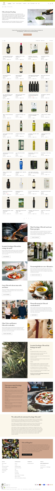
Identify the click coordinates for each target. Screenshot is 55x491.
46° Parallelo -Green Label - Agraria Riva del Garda (33, 134)
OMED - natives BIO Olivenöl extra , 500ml (8, 115)
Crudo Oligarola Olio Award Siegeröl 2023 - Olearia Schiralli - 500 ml (33, 76)
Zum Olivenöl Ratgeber (27, 454)
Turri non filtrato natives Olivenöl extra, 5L (46, 191)
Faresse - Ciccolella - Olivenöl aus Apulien (7, 172)
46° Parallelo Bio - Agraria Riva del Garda (45, 95)
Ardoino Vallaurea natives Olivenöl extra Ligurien (8, 134)
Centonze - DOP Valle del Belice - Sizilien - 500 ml (8, 191)
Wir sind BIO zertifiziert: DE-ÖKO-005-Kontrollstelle (11, 487)
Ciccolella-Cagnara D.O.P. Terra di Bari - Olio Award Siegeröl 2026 (8, 56)
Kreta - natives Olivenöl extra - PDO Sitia (45, 76)
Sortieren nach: (38, 40)
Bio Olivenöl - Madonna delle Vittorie (33, 191)
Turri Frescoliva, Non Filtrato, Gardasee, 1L (45, 56)
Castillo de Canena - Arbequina (46, 114)
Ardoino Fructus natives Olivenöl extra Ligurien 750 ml (20, 95)
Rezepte (3, 472)
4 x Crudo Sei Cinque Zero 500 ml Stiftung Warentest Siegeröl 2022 (33, 95)
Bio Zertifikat (17, 472)
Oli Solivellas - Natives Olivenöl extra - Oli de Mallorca (33, 211)
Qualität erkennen (6, 294)
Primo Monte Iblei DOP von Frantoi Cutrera (7, 76)
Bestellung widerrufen (31, 463)
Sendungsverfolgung (18, 466)
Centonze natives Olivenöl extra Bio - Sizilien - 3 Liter (21, 211)
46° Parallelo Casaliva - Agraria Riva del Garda (21, 172)
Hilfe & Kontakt (4, 463)
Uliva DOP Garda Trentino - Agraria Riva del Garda (8, 211)
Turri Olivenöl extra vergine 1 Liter (20, 114)
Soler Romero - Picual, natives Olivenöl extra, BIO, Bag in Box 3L (33, 56)
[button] (9, 3)
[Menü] (3, 483)
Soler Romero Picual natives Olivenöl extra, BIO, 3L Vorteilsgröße (33, 115)
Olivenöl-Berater (27, 34)
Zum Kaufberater (6, 256)
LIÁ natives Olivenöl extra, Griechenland (19, 191)
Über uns (16, 463)
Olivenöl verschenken (7, 333)
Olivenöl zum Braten (35, 237)
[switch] (2, 488)
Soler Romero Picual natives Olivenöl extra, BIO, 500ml (8, 153)
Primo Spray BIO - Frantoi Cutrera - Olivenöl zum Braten (33, 153)
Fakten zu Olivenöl (17, 476)
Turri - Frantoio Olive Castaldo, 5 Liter (20, 153)
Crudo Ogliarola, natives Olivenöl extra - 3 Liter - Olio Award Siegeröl (33, 172)
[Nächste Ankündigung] (53, 1)
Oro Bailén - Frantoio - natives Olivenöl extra (20, 56)
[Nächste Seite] (31, 218)
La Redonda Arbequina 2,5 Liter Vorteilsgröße (45, 134)
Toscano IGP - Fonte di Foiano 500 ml (45, 211)
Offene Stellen (17, 473)
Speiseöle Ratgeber (5, 469)
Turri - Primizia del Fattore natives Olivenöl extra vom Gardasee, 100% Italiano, (8, 95)
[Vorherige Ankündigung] (2, 1)
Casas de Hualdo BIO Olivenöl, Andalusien (19, 76)
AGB (15, 469)
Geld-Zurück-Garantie (5, 466)
